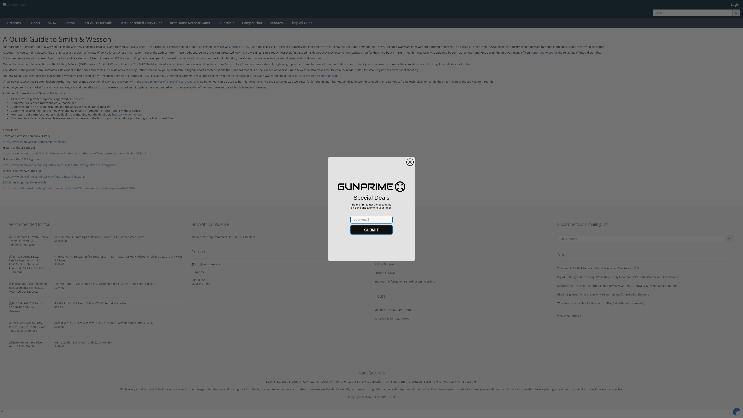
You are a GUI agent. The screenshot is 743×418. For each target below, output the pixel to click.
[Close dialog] (410, 162)
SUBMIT (371, 230)
